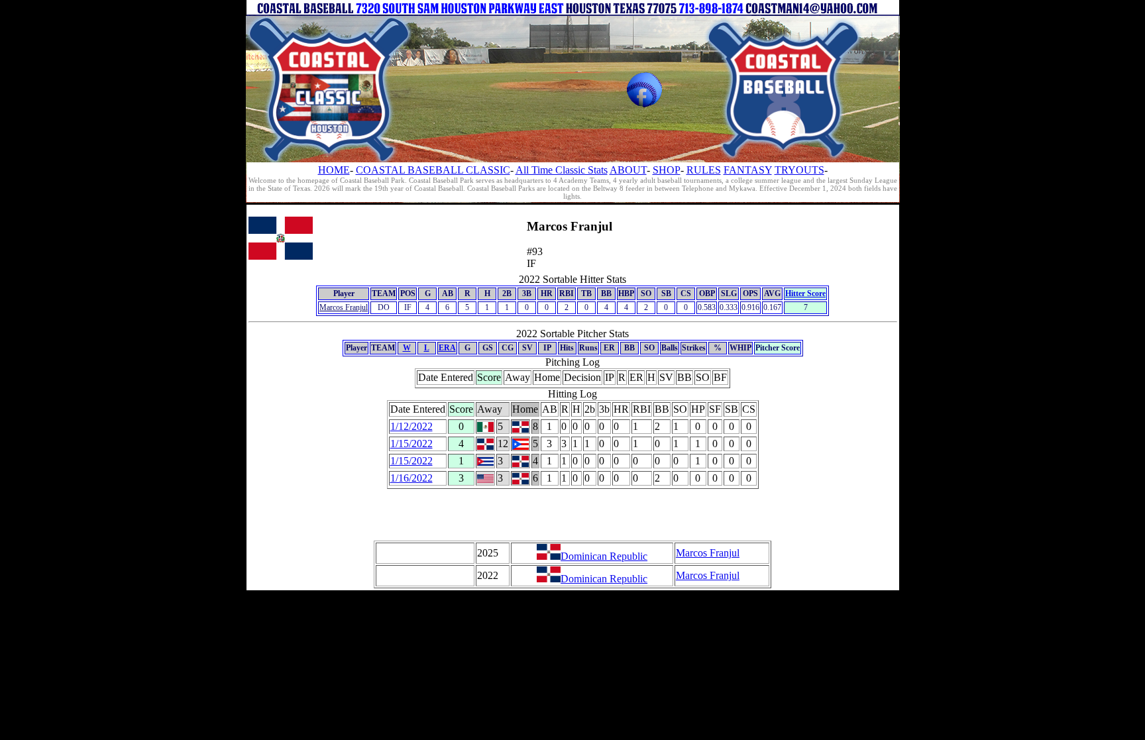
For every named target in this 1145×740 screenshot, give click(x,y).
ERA (447, 347)
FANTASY (748, 170)
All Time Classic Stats (562, 170)
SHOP (667, 170)
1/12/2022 (411, 426)
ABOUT (628, 170)
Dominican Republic (604, 556)
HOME (334, 170)
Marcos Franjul (343, 307)
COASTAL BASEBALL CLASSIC (433, 170)
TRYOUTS (799, 170)
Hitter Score (805, 293)
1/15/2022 (411, 443)
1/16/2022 (411, 478)
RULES (703, 170)
